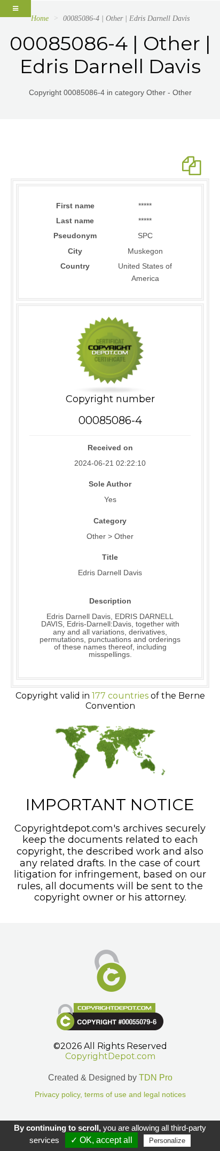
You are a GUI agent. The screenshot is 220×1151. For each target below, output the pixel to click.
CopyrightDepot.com (110, 1056)
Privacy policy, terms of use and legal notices (110, 1095)
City (75, 251)
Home (40, 18)
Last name (75, 220)
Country (75, 266)
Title (110, 557)
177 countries (120, 696)
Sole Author (110, 484)
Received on (110, 447)
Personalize (167, 1141)
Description (110, 601)
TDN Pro (155, 1077)
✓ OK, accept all (101, 1140)
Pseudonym (75, 235)
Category (110, 520)
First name (75, 205)
